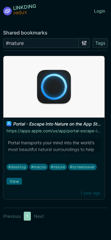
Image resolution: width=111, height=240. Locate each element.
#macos (38, 167)
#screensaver (82, 167)
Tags (100, 43)
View (14, 181)
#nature (58, 167)
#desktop (17, 167)
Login (99, 11)
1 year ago (90, 192)
